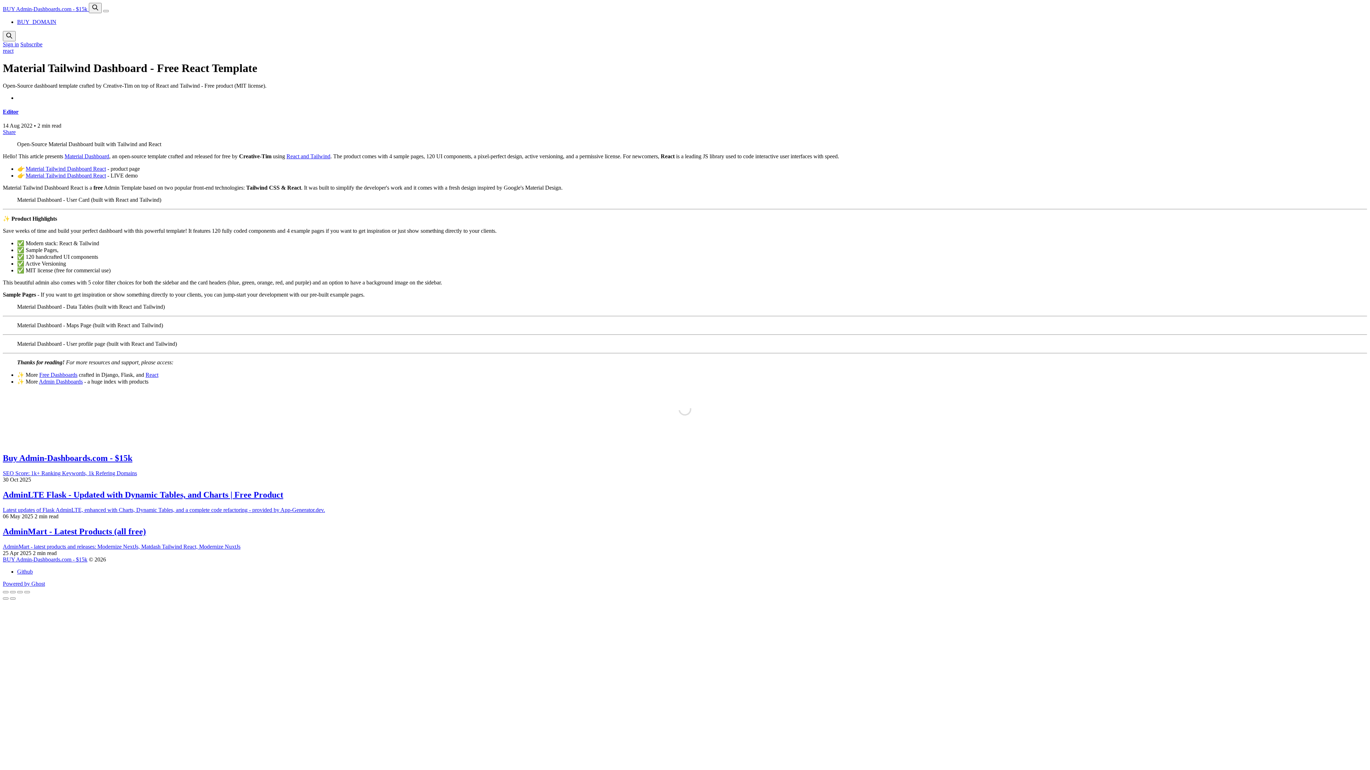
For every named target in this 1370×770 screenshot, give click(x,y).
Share (9, 132)
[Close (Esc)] (6, 592)
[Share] (13, 592)
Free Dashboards (58, 375)
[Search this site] (95, 8)
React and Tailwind (308, 156)
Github (25, 572)
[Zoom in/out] (27, 592)
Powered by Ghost (24, 584)
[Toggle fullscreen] (20, 592)
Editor (11, 112)
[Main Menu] (106, 11)
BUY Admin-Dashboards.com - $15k (46, 9)
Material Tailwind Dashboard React (66, 169)
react (8, 51)
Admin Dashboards (61, 382)
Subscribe (31, 44)
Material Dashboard (87, 156)
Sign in (11, 44)
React (152, 375)
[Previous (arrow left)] (6, 598)
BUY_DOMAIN (36, 22)
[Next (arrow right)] (13, 598)
